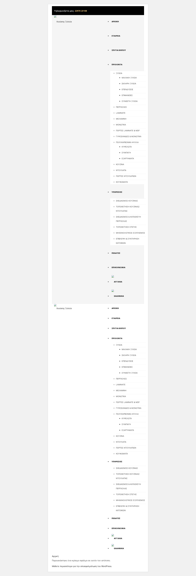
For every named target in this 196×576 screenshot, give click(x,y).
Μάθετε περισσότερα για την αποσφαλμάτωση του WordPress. (82, 566)
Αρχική (55, 556)
